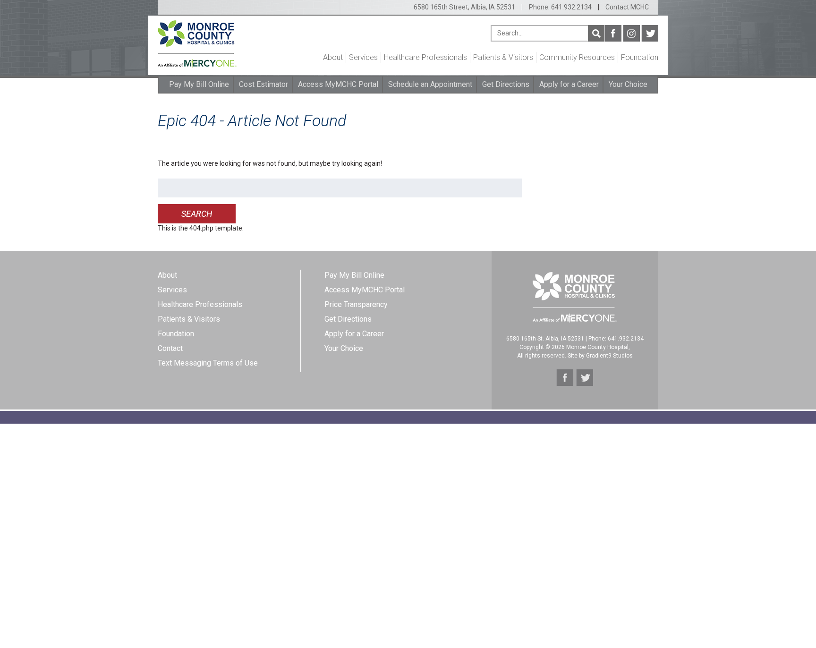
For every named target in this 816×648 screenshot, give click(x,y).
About (333, 57)
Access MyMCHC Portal (338, 84)
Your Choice (628, 84)
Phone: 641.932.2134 (560, 7)
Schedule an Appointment (430, 84)
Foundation (639, 57)
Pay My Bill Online (199, 84)
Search (596, 33)
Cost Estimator (263, 84)
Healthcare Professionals (425, 57)
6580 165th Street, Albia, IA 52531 (464, 7)
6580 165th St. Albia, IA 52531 (545, 338)
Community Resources (577, 57)
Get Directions (505, 84)
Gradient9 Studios (609, 355)
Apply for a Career (569, 84)
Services (363, 57)
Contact (170, 348)
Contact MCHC (627, 7)
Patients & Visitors (503, 57)
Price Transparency (356, 304)
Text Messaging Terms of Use (208, 362)
